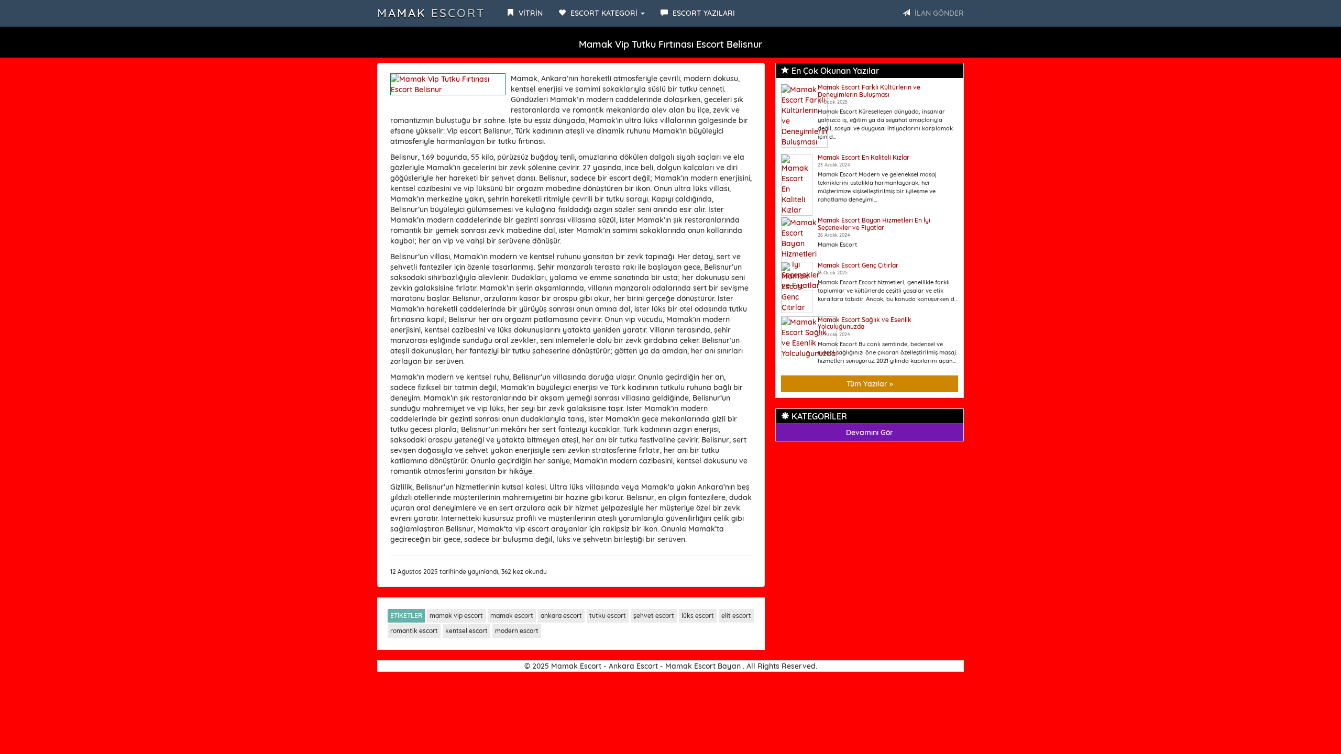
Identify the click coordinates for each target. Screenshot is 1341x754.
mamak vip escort (456, 615)
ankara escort (561, 615)
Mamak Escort (431, 13)
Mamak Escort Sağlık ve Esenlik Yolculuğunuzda (864, 323)
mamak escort (511, 615)
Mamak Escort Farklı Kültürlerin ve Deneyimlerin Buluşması (869, 90)
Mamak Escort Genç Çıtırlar (858, 265)
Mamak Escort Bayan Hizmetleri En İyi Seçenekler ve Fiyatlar (874, 223)
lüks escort (698, 615)
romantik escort (414, 631)
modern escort (516, 631)
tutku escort (607, 615)
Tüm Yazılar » (870, 384)
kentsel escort (466, 631)
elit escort (736, 615)
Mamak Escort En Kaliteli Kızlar (863, 157)
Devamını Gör (869, 432)
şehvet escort (653, 615)
